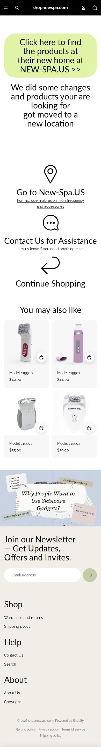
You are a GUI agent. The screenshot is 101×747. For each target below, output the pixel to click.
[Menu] (6, 8)
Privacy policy (49, 729)
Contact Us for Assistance (50, 241)
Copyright (12, 702)
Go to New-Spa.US (51, 192)
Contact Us (13, 655)
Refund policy (26, 729)
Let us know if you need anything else (51, 249)
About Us (12, 693)
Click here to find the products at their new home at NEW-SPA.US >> (50, 55)
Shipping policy (17, 626)
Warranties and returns (23, 618)
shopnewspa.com (41, 721)
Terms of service (73, 729)
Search (10, 664)
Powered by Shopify (69, 721)
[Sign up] (90, 575)
